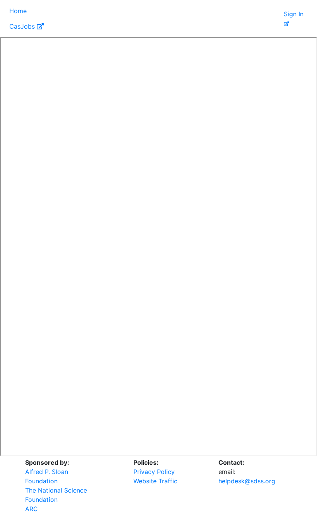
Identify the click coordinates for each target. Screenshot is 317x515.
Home (18, 11)
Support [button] (256, 11)
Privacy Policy (154, 472)
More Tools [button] (214, 11)
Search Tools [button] (101, 11)
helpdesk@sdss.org (246, 481)
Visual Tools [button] (51, 11)
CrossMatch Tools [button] (158, 11)
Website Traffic (155, 481)
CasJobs (23, 26)
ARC (31, 509)
